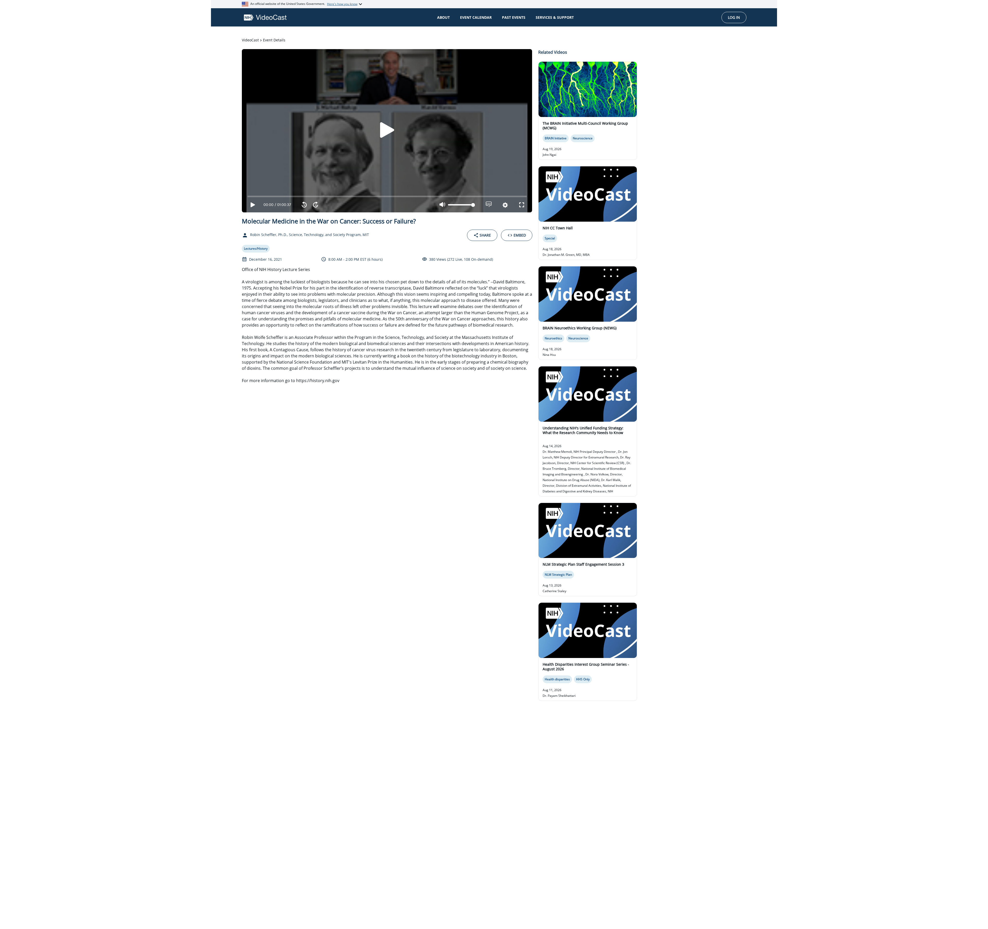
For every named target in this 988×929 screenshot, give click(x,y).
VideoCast (250, 40)
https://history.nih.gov (317, 380)
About (443, 17)
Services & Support (555, 17)
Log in (734, 17)
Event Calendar (476, 17)
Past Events (513, 17)
